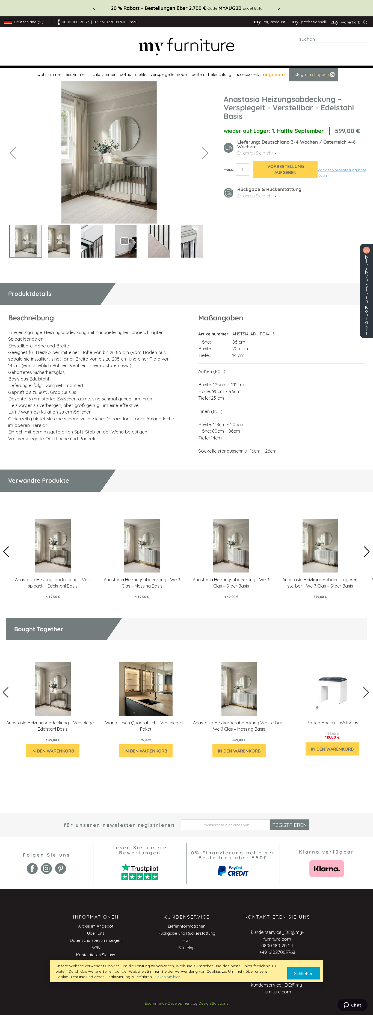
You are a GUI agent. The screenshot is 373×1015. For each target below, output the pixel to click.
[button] (13, 152)
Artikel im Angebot (95, 926)
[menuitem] (49, 74)
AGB (95, 947)
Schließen (303, 973)
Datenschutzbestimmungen (96, 940)
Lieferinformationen (186, 926)
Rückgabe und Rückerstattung (186, 933)
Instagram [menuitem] (310, 74)
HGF (187, 940)
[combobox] (333, 39)
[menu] (186, 74)
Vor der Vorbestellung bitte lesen (342, 172)
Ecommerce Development (168, 1003)
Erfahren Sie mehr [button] (255, 153)
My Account (274, 21)
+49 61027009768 (109, 21)
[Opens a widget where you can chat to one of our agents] (352, 1005)
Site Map (186, 947)
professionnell (313, 21)
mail (133, 21)
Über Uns (96, 933)
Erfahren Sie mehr (255, 196)
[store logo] (186, 46)
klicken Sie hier (166, 976)
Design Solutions (213, 1003)
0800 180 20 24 (76, 21)
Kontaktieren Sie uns (95, 954)
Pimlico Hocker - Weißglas (332, 722)
